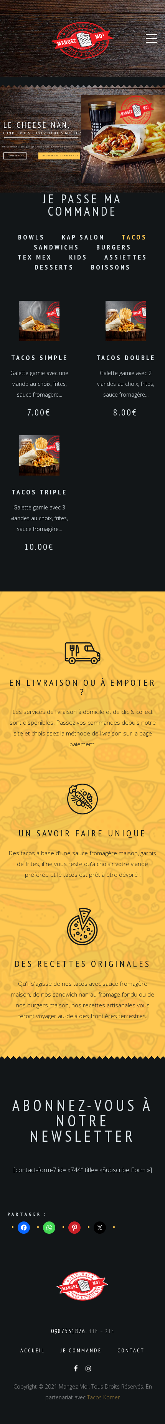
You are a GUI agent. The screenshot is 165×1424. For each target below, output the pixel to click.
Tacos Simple (39, 357)
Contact (131, 1350)
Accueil (32, 1350)
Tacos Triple (39, 492)
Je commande (81, 1350)
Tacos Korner (103, 1397)
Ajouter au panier (39, 321)
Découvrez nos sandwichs (59, 155)
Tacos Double (125, 357)
